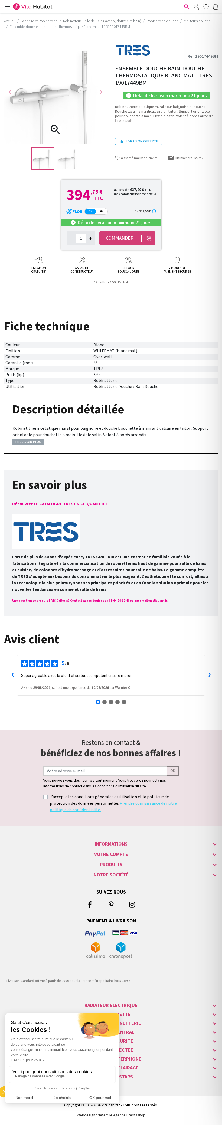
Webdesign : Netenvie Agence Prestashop (111, 1115)
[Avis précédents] (12, 675)
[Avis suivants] (209, 675)
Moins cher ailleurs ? (189, 158)
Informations (111, 844)
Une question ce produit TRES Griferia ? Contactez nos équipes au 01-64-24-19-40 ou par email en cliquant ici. (90, 601)
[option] (42, 158)
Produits (111, 864)
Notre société (111, 875)
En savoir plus (28, 442)
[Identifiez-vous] (196, 6)
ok (172, 771)
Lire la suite (124, 120)
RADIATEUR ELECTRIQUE (111, 1005)
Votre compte (111, 854)
